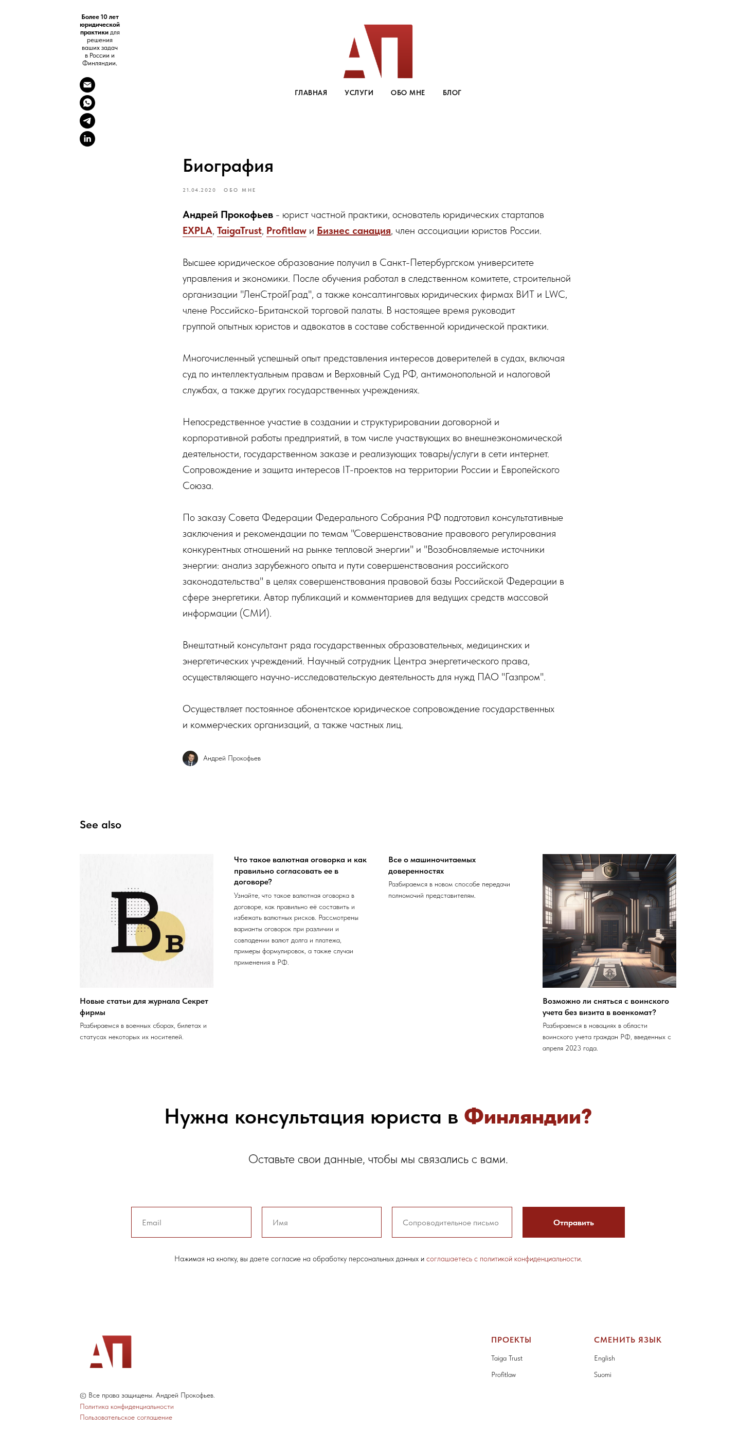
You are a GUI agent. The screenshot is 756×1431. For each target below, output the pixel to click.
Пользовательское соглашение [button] (126, 1417)
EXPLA (197, 230)
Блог (452, 92)
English (604, 1358)
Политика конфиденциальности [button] (127, 1406)
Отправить (573, 1222)
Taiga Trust (507, 1358)
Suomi (602, 1374)
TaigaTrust (239, 230)
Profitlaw (286, 230)
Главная (311, 92)
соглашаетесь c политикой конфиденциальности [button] (503, 1258)
